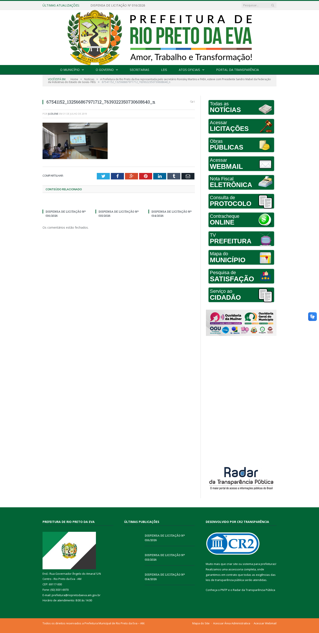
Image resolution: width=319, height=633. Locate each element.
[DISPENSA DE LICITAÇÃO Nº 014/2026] (171, 203)
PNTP (223, 590)
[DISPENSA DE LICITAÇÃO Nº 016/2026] (66, 203)
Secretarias (139, 70)
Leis (164, 70)
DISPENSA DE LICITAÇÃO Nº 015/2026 (117, 5)
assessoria (235, 569)
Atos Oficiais (189, 70)
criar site (232, 564)
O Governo (105, 70)
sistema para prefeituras (259, 564)
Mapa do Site (201, 623)
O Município (70, 70)
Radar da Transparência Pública (254, 590)
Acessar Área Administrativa (231, 623)
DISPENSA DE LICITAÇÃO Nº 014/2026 (165, 577)
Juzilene (53, 113)
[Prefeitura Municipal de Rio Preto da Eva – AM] (159, 36)
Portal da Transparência (237, 70)
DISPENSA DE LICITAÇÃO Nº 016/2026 (165, 538)
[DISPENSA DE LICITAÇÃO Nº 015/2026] (118, 203)
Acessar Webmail (265, 623)
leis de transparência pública (225, 580)
